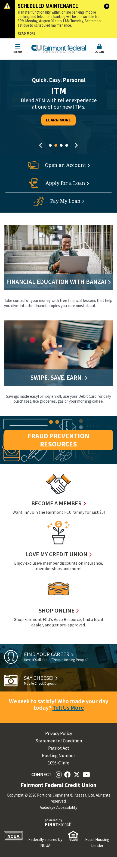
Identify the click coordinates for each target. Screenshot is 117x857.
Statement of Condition (58, 741)
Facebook (67, 774)
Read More (26, 33)
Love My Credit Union (56, 554)
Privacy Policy (58, 733)
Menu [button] (17, 52)
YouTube (86, 774)
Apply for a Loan (65, 183)
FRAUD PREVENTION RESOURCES (58, 439)
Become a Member (56, 503)
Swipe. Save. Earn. (56, 377)
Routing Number (58, 755)
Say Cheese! (39, 677)
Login (99, 52)
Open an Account (65, 165)
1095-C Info (58, 763)
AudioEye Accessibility (58, 807)
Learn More (58, 120)
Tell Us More (68, 707)
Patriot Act (58, 748)
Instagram (58, 774)
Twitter (76, 774)
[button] (99, 49)
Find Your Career (46, 654)
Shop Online (57, 610)
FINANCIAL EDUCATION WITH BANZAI (56, 282)
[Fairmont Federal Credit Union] (58, 48)
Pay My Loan (65, 201)
